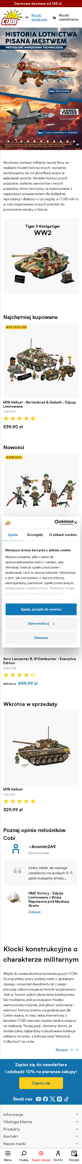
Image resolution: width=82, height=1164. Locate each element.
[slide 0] (8, 141)
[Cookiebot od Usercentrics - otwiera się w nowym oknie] (55, 522)
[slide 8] (61, 141)
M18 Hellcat (13, 789)
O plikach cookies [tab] (63, 534)
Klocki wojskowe (39, 17)
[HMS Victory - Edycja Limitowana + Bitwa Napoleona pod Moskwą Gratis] (13, 897)
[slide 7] (54, 141)
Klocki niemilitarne (68, 17)
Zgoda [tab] (13, 534)
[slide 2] (21, 141)
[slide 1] (15, 141)
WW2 (42, 232)
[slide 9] (67, 141)
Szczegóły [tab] (35, 534)
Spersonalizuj (38, 623)
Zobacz (34, 912)
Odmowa (41, 637)
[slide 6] (47, 141)
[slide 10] (74, 141)
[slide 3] (28, 141)
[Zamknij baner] (75, 522)
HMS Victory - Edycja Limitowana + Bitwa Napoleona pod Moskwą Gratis (48, 899)
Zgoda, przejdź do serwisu (41, 609)
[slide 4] (34, 141)
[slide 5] (41, 141)
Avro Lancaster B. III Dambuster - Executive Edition (39, 661)
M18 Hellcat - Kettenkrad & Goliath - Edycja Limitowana (39, 404)
